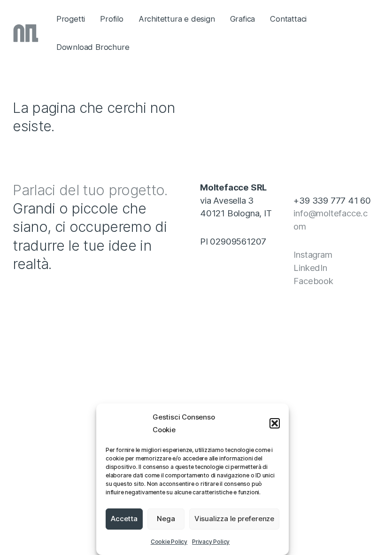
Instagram (312, 254)
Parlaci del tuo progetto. (90, 190)
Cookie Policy (169, 541)
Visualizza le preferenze (234, 518)
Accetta (124, 518)
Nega (166, 518)
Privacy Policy (211, 541)
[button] (274, 423)
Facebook (313, 281)
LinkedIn (310, 267)
